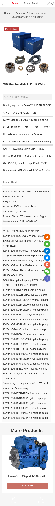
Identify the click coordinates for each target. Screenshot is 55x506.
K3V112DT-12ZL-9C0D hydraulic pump (24, 236)
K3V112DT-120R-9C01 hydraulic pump (24, 408)
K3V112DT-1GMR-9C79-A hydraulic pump (26, 363)
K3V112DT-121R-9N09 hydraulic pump (24, 344)
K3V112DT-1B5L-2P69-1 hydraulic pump (25, 368)
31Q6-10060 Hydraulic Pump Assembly (24, 255)
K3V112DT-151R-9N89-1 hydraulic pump (25, 413)
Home (7, 13)
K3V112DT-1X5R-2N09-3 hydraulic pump (25, 304)
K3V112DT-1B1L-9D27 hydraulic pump (24, 314)
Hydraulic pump (37, 13)
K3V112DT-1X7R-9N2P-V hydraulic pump (25, 309)
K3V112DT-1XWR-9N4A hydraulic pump (25, 295)
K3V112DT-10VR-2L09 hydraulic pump (24, 403)
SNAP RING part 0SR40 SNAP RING (23, 148)
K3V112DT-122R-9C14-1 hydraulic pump (25, 417)
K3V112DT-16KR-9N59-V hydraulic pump (25, 358)
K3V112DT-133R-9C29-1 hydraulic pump (25, 354)
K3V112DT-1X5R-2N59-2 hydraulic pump (25, 393)
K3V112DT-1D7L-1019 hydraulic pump (24, 290)
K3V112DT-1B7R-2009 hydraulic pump (24, 398)
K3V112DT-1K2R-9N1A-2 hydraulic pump (25, 324)
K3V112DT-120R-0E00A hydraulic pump (25, 260)
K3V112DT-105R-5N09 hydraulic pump (24, 329)
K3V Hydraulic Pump (25, 206)
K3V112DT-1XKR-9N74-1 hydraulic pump (25, 339)
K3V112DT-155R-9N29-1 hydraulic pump (25, 120)
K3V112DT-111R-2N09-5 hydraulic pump (25, 319)
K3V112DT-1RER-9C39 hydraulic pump (24, 349)
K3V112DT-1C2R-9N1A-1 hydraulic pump (26, 299)
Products (20, 13)
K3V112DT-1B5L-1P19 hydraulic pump (24, 334)
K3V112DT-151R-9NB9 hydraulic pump (24, 265)
